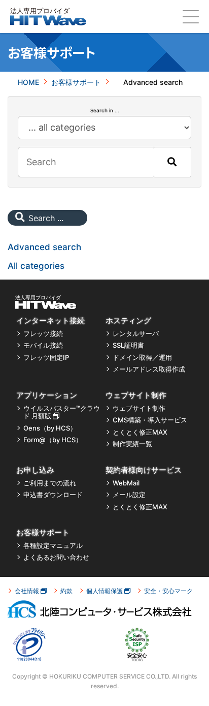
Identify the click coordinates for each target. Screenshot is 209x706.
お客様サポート (76, 82)
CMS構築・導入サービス (150, 420)
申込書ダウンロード (53, 495)
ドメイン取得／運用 (142, 357)
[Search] (172, 162)
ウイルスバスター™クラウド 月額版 (61, 412)
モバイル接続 (43, 345)
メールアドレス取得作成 (149, 369)
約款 (66, 591)
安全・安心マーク (168, 591)
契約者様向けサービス (144, 470)
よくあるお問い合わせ (56, 557)
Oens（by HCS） (50, 428)
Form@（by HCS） (52, 440)
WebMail (126, 483)
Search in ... (104, 110)
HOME (28, 82)
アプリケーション (46, 395)
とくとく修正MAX (140, 432)
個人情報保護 (105, 591)
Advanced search (44, 247)
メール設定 (129, 495)
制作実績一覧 (132, 444)
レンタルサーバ (136, 333)
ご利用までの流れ (49, 483)
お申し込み (35, 470)
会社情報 (28, 591)
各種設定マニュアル (53, 545)
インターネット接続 (50, 320)
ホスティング (128, 320)
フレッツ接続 (43, 333)
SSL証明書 (128, 345)
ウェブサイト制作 (136, 395)
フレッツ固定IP (46, 357)
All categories (36, 266)
